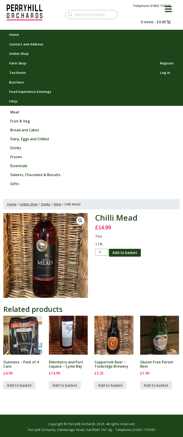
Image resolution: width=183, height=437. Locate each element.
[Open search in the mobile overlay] (91, 14)
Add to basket (124, 252)
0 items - (153, 21)
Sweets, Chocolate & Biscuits (35, 174)
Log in (165, 72)
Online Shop (19, 53)
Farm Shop (17, 63)
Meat (14, 112)
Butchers (16, 82)
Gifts (14, 183)
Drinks (15, 147)
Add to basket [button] (19, 385)
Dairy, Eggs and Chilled (29, 138)
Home (14, 34)
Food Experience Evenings (30, 91)
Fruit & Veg (20, 121)
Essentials (18, 165)
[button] (80, 221)
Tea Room (17, 72)
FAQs (13, 101)
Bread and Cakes (24, 130)
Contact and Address (26, 44)
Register (167, 63)
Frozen (16, 156)
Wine (57, 204)
